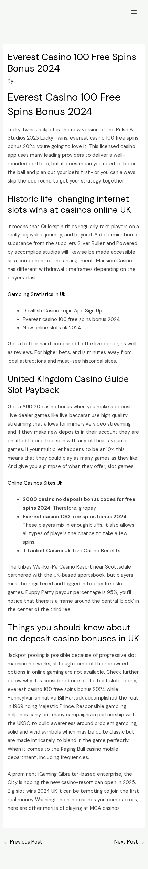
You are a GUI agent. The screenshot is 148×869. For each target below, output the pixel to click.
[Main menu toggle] (134, 12)
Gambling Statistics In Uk (36, 294)
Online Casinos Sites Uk (35, 483)
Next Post (129, 842)
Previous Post (22, 842)
